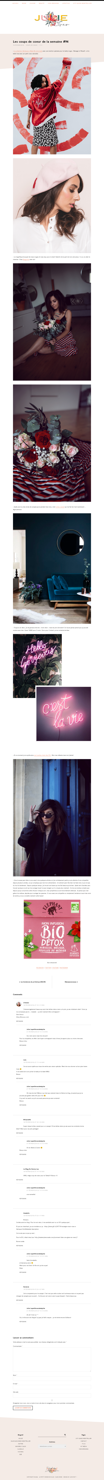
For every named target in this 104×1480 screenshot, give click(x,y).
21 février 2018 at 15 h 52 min (37, 1311)
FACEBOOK (40, 968)
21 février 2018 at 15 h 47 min (37, 1143)
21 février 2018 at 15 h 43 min (37, 1089)
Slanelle (21, 1449)
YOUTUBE (55, 968)
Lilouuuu (26, 1003)
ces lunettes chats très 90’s (42, 755)
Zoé (20, 1454)
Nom (15, 1375)
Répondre (19, 1021)
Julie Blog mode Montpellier (20, 1441)
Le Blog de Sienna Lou (31, 1169)
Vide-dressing (83, 1449)
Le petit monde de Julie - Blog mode (52, 19)
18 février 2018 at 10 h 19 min (33, 1005)
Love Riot (73, 1477)
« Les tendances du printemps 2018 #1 (32, 982)
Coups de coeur (31, 45)
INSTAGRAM (64, 968)
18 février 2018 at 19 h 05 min (33, 1171)
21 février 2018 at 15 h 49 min (37, 1190)
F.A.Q (83, 1443)
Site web (15, 1392)
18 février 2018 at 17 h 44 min (33, 1062)
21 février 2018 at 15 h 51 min (37, 1256)
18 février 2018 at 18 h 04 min (33, 1122)
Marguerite (26, 259)
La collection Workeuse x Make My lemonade (28, 51)
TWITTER (48, 968)
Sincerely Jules (20, 1446)
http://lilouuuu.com (22, 1017)
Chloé (21, 1438)
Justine (20, 1443)
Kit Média (84, 1446)
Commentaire (17, 1346)
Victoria (20, 1452)
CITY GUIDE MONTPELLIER (84, 1438)
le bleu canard (60, 507)
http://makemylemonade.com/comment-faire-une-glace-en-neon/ (56, 1237)
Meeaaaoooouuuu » (71, 982)
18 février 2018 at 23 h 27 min (33, 1289)
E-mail (15, 1384)
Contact (84, 1441)
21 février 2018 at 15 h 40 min (37, 1032)
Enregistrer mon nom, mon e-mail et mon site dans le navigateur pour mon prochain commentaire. (44, 1403)
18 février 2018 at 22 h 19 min (33, 1215)
